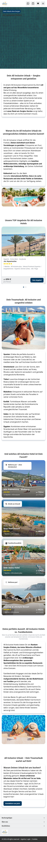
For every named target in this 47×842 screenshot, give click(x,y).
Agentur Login (25, 839)
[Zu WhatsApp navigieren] (28, 3)
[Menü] (43, 3)
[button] (23, 818)
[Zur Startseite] (9, 3)
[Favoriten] (38, 3)
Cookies (34, 839)
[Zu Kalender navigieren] (33, 3)
